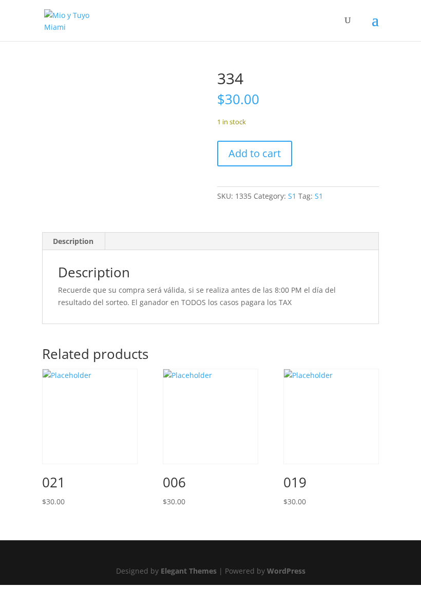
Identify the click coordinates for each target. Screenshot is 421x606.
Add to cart (254, 153)
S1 (292, 196)
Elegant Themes (189, 571)
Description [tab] (73, 241)
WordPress (286, 571)
